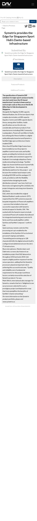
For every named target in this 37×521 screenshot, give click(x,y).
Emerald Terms (9, 306)
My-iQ (21, 17)
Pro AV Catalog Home (8, 17)
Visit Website (19, 59)
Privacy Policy (17, 306)
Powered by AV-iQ (26, 306)
